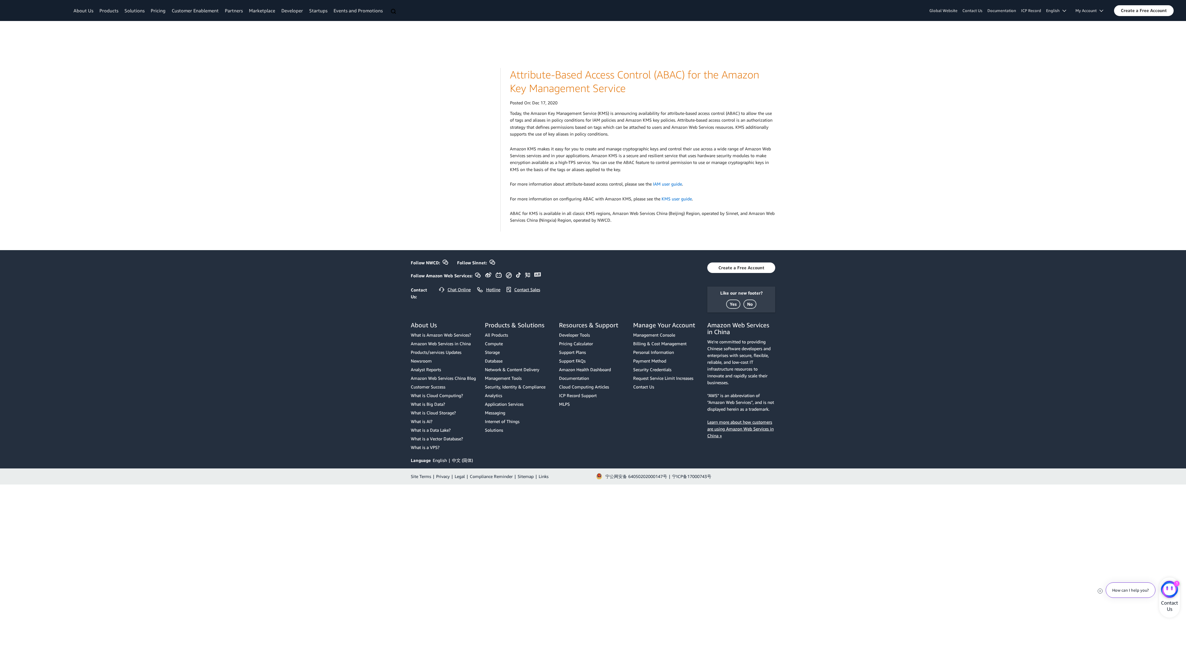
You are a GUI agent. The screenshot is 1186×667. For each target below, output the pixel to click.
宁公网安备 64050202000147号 (636, 476)
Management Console (654, 335)
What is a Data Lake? (431, 430)
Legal (460, 476)
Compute (494, 343)
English (440, 460)
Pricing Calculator (576, 343)
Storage (492, 352)
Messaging (495, 412)
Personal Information (653, 352)
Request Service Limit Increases (663, 378)
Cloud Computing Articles (584, 386)
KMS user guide (677, 198)
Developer (292, 10)
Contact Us (972, 10)
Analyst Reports (426, 369)
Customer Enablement (195, 10)
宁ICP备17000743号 (691, 476)
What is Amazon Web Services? (441, 335)
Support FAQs (572, 360)
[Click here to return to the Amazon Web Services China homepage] (38, 10)
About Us (83, 10)
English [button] (1054, 10)
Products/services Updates (436, 352)
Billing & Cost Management (660, 343)
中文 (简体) (462, 460)
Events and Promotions (358, 10)
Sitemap (526, 476)
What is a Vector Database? (437, 438)
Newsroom (421, 360)
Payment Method (649, 360)
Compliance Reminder (491, 476)
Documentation (1001, 10)
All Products (496, 335)
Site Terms (421, 476)
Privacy (443, 476)
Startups (318, 10)
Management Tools (503, 378)
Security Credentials (652, 369)
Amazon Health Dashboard (585, 369)
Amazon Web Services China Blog (443, 378)
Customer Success (428, 386)
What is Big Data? (428, 404)
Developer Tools (574, 335)
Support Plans (572, 352)
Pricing (158, 10)
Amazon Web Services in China (441, 343)
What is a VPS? (425, 447)
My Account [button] (1087, 10)
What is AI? (421, 421)
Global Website (943, 10)
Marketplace (262, 10)
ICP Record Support (578, 395)
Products (108, 10)
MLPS (564, 404)
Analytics (493, 395)
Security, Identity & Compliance (515, 386)
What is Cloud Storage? (433, 412)
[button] (1144, 10)
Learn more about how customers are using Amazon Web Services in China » (740, 428)
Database (494, 360)
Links (544, 476)
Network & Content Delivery (512, 369)
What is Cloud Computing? (437, 395)
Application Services (504, 404)
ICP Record (1031, 10)
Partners (234, 10)
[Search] (394, 11)
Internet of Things (502, 421)
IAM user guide (667, 184)
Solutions (134, 10)
